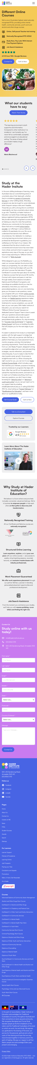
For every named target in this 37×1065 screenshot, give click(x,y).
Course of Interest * (8, 715)
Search (4, 838)
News (3, 823)
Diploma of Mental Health (9, 952)
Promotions (5, 874)
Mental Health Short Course (10, 985)
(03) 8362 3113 (7, 777)
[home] (7, 3)
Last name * (6, 666)
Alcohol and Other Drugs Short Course (13, 901)
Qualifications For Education (11, 391)
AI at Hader (5, 881)
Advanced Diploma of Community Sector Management (18, 897)
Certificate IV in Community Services (13, 915)
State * (4, 696)
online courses (29, 294)
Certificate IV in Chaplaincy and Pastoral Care (15, 908)
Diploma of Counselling (9, 948)
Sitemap (4, 841)
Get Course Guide (10, 400)
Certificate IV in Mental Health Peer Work (14, 923)
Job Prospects (6, 863)
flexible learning (15, 298)
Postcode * (5, 706)
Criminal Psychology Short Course (12, 933)
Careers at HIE (6, 819)
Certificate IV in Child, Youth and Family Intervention (17, 912)
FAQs (3, 827)
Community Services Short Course (12, 930)
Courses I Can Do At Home (14, 322)
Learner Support (7, 852)
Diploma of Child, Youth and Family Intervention (16, 941)
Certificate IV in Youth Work (10, 926)
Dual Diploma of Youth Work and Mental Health (16, 976)
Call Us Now (22, 61)
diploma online (16, 380)
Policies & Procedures (8, 856)
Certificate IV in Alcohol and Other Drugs (14, 905)
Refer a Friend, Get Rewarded (11, 877)
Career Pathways (25, 389)
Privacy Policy (6, 1051)
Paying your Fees (7, 867)
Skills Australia (16, 257)
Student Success (7, 830)
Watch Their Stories (18, 113)
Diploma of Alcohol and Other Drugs (13, 937)
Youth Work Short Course (9, 992)
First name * (6, 656)
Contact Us (8, 61)
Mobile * (4, 686)
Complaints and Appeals (9, 870)
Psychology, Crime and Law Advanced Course (16, 989)
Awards (4, 834)
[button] (33, 3)
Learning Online (6, 859)
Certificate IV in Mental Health (11, 919)
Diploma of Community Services (11, 944)
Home (4, 809)
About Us (4, 812)
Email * (4, 676)
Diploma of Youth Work (9, 955)
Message (5, 725)
